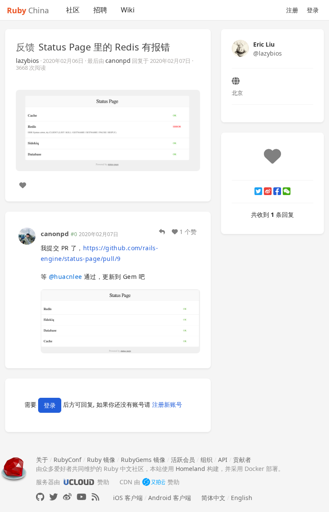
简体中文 (213, 498)
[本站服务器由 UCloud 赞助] (79, 482)
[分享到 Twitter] (258, 191)
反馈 (25, 46)
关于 (42, 460)
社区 (73, 10)
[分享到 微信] (286, 191)
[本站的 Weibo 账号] (67, 497)
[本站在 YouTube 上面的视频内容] (82, 497)
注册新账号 (167, 404)
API (222, 460)
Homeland (190, 469)
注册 (292, 10)
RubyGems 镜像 (143, 460)
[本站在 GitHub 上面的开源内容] (40, 497)
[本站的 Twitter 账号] (53, 497)
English (241, 498)
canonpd (118, 60)
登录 (313, 10)
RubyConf (67, 460)
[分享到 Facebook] (277, 191)
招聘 (100, 10)
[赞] (23, 185)
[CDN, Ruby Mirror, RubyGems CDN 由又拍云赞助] (154, 481)
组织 (206, 460)
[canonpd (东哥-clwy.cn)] (27, 235)
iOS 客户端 (128, 498)
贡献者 (242, 460)
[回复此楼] (162, 232)
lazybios (27, 60)
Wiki (128, 10)
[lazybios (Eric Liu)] (240, 48)
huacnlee (65, 276)
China (28, 10)
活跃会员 (183, 460)
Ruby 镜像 (101, 460)
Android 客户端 (169, 498)
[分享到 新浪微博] (268, 191)
